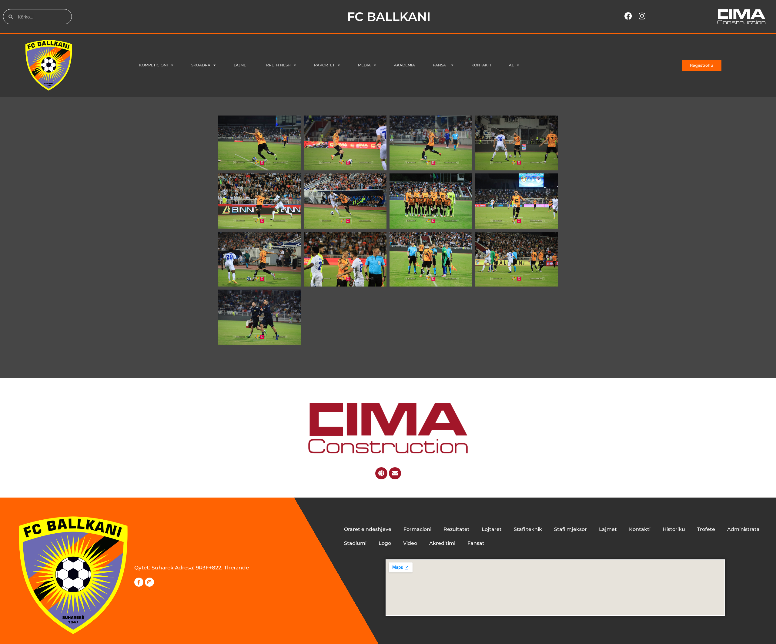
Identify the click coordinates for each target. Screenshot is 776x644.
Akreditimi (442, 543)
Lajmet (241, 65)
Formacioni (417, 529)
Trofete (706, 529)
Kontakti (481, 65)
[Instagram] (149, 582)
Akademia (404, 65)
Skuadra (200, 65)
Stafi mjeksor (570, 529)
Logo (385, 543)
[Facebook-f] (138, 582)
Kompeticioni (153, 65)
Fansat (440, 65)
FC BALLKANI (389, 16)
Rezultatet (456, 529)
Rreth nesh (278, 65)
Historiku (674, 529)
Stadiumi (355, 543)
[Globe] (381, 473)
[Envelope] (395, 473)
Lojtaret (492, 529)
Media (364, 65)
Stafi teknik (528, 529)
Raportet (324, 65)
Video (410, 543)
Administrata (743, 529)
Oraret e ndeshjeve (367, 529)
